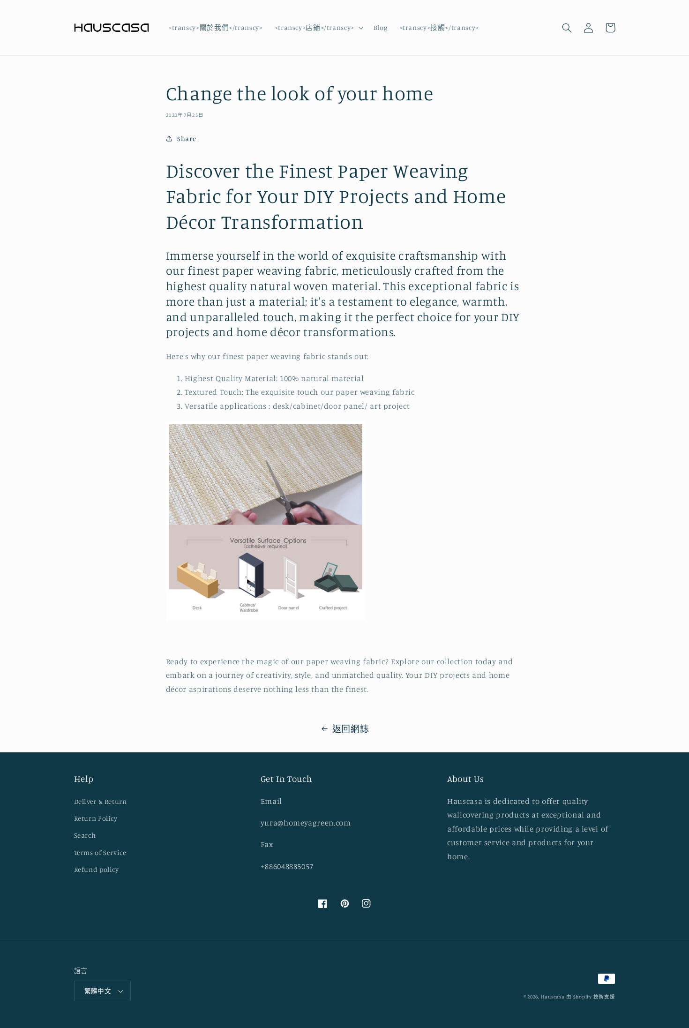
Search (85, 835)
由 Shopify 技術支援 (590, 996)
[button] (318, 27)
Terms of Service (100, 852)
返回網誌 (350, 728)
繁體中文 (98, 991)
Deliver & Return (100, 801)
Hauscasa (553, 996)
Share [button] (186, 139)
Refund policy (96, 869)
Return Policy (96, 818)
